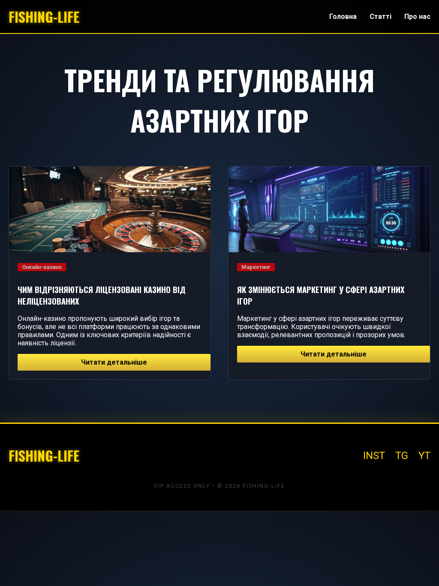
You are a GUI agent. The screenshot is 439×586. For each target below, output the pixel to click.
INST (374, 456)
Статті (380, 16)
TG (401, 456)
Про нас (417, 16)
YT (424, 456)
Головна (343, 16)
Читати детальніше (114, 362)
